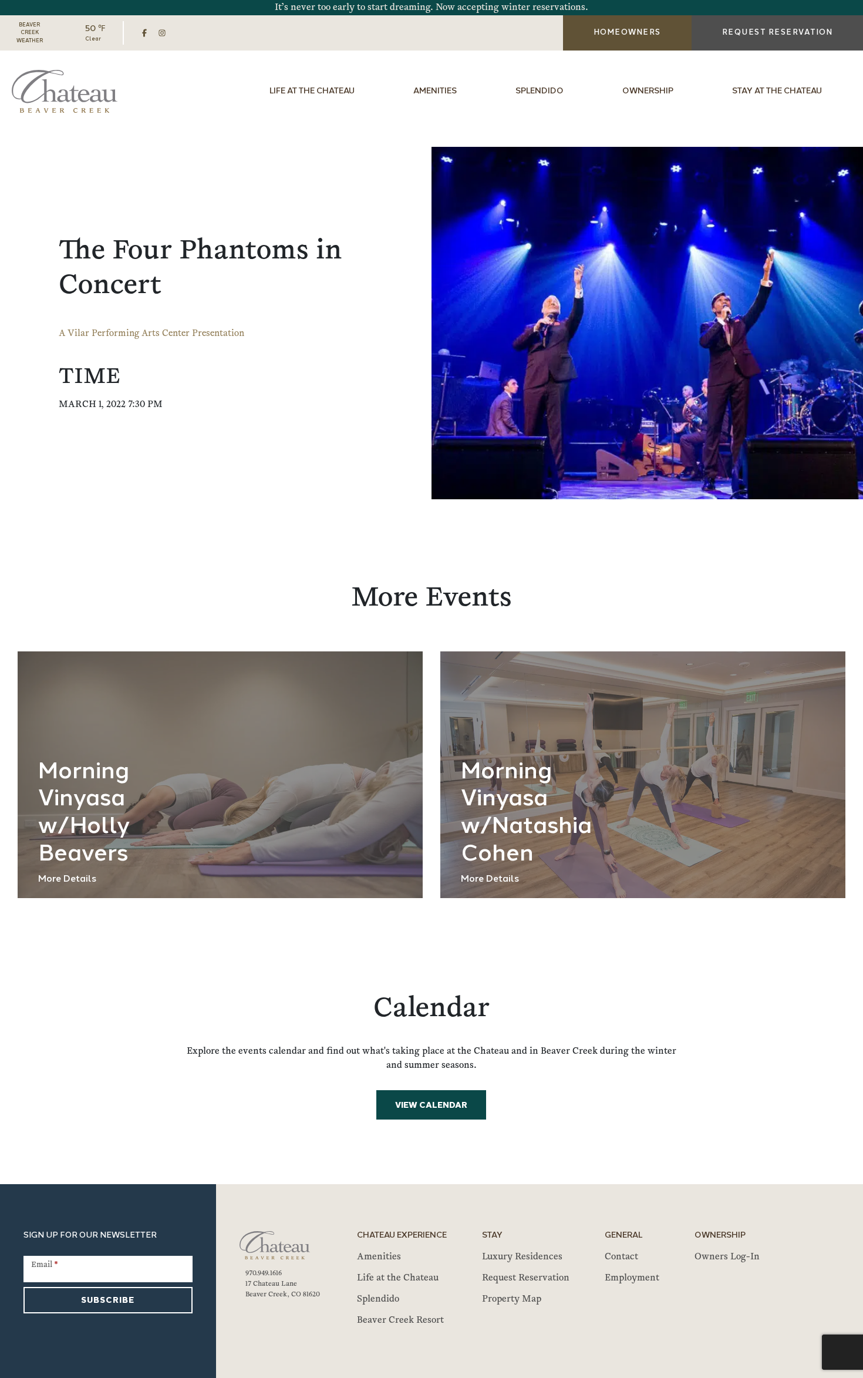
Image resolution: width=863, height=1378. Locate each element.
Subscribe (107, 1300)
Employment (632, 1278)
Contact (621, 1257)
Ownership (647, 91)
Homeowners (627, 32)
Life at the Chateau (312, 91)
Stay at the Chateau (777, 91)
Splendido (539, 91)
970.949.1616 (263, 1273)
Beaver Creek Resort (400, 1320)
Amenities (435, 91)
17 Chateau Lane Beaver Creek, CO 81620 (282, 1289)
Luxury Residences (522, 1257)
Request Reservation (525, 1278)
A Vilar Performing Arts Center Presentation (151, 333)
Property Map (511, 1299)
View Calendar (431, 1105)
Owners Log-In (727, 1257)
